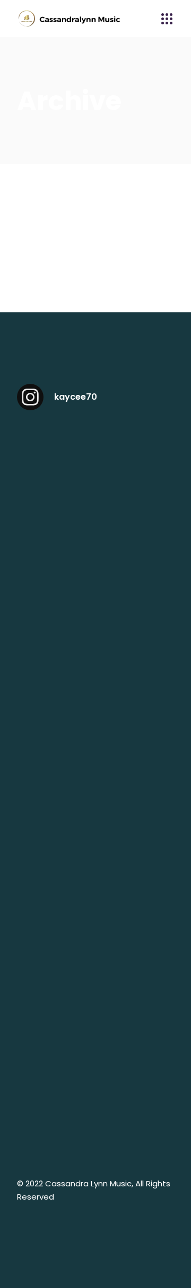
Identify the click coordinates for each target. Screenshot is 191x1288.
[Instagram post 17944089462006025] (95, 652)
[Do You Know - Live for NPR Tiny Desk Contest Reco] (95, 745)
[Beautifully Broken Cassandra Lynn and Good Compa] (95, 466)
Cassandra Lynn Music (88, 1183)
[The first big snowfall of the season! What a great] (95, 1116)
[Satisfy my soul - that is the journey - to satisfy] (95, 559)
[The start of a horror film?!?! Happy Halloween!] (95, 1023)
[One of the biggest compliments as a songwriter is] (95, 837)
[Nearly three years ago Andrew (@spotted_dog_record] (95, 930)
